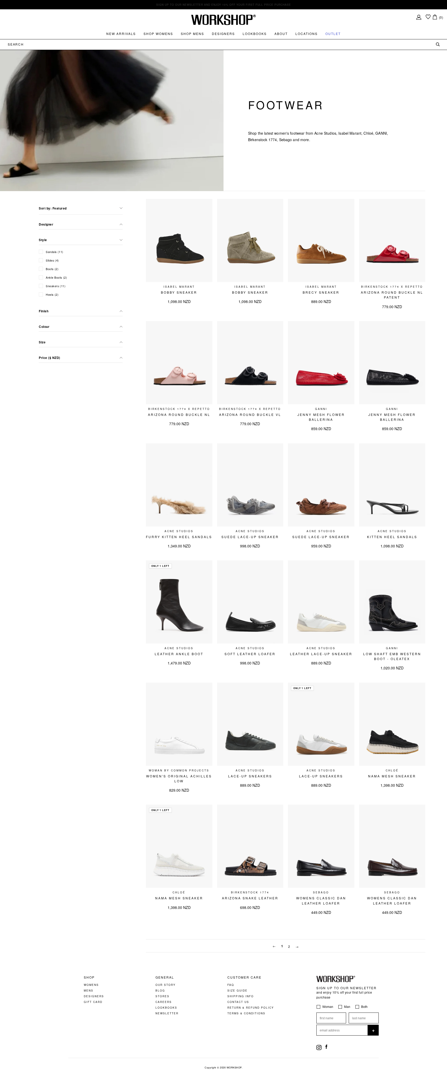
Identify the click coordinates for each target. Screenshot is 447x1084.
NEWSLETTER (166, 1013)
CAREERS (163, 1001)
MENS (88, 990)
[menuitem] (121, 33)
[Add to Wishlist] (206, 205)
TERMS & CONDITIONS (246, 1013)
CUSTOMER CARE (244, 977)
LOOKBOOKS (166, 1007)
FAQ (230, 984)
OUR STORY (165, 984)
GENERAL (164, 977)
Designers (223, 33)
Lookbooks (255, 33)
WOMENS (91, 984)
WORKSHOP (234, 1067)
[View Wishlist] (428, 17)
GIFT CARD (93, 1001)
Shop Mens (192, 33)
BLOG (160, 990)
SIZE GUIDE (237, 990)
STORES (162, 996)
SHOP (89, 977)
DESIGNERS (94, 996)
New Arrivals (121, 33)
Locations (306, 33)
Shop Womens (158, 33)
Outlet (333, 33)
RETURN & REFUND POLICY (250, 1007)
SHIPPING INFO (240, 996)
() (441, 17)
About (281, 33)
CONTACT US (238, 1001)
